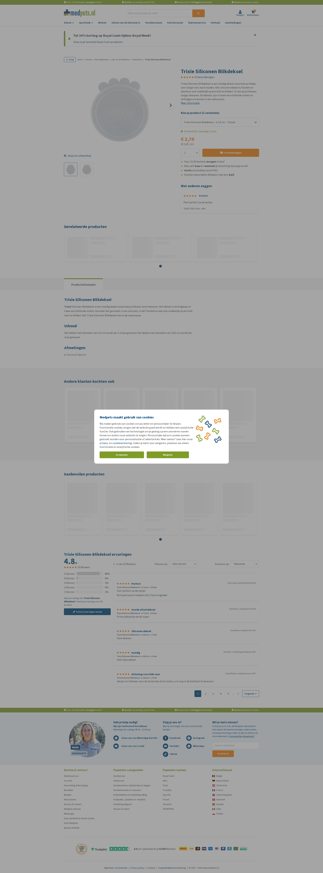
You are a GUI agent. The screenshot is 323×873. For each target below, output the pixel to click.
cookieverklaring (122, 443)
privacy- (104, 443)
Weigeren (168, 454)
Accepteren (122, 454)
